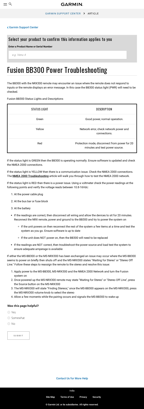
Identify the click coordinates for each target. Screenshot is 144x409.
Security (97, 397)
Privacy (83, 397)
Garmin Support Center (63, 13)
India (72, 390)
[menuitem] (10, 4)
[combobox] (67, 55)
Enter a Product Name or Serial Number (30, 46)
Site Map (50, 397)
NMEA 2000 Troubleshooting (30, 176)
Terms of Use (67, 397)
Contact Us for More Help (72, 378)
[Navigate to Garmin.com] (72, 4)
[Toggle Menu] (2, 3)
